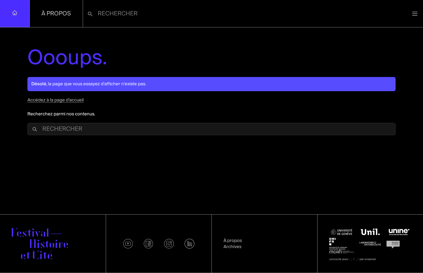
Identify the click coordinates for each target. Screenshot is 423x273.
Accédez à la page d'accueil (55, 100)
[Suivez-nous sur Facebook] (148, 244)
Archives (232, 247)
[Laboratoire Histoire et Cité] (370, 244)
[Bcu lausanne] (399, 244)
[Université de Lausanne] (370, 232)
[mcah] (341, 251)
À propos (56, 14)
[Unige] (341, 232)
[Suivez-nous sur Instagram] (169, 244)
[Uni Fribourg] (341, 244)
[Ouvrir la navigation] (415, 13)
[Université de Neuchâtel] (399, 232)
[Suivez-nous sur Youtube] (128, 244)
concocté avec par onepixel (352, 259)
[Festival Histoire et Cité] (40, 243)
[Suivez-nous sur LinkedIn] (189, 244)
